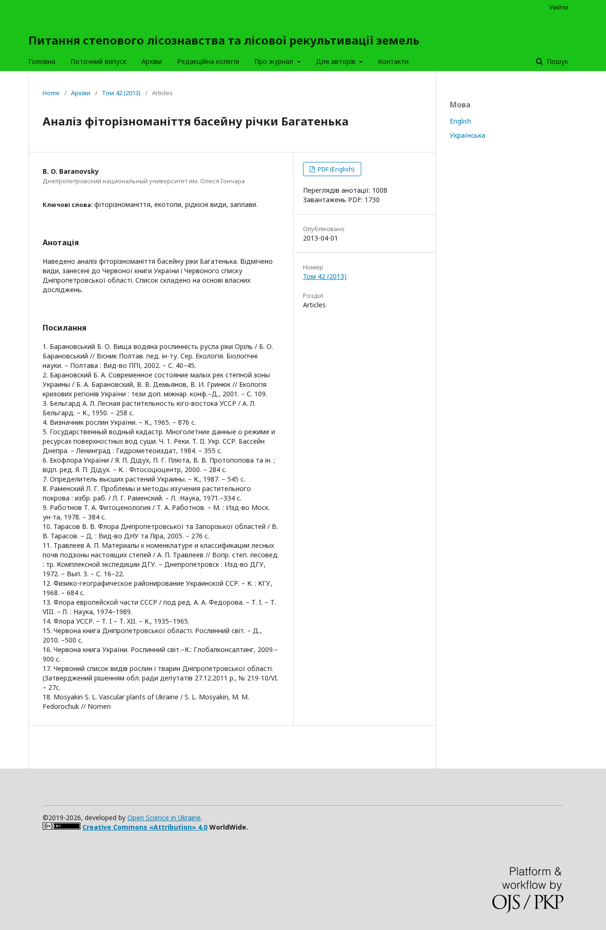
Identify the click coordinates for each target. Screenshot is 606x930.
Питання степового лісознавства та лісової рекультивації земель (223, 40)
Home (51, 93)
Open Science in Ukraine (164, 817)
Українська (467, 135)
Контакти (393, 61)
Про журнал (274, 61)
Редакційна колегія (208, 61)
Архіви (152, 61)
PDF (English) (335, 169)
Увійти (558, 7)
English (460, 120)
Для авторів (336, 61)
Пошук (556, 61)
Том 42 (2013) (121, 93)
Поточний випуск (98, 61)
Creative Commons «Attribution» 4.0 (144, 827)
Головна (41, 61)
